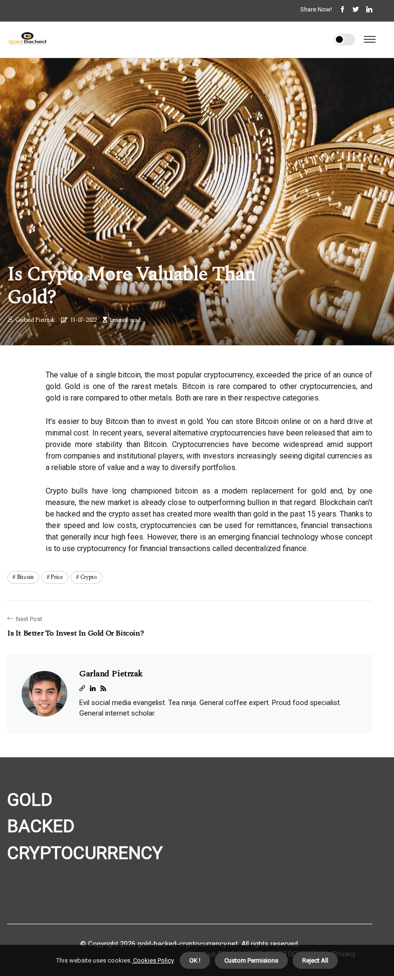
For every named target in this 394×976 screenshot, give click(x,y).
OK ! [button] (194, 960)
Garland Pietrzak (35, 320)
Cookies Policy (152, 960)
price (56, 577)
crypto (88, 577)
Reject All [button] (315, 960)
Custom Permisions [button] (251, 960)
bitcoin (25, 577)
